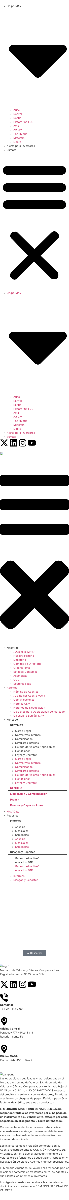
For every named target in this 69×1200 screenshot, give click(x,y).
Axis (16, 126)
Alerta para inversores (21, 146)
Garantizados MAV (27, 858)
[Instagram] (22, 443)
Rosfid (17, 118)
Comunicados (23, 739)
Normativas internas (28, 735)
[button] (34, 221)
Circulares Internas (27, 743)
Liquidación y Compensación (28, 793)
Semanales (22, 834)
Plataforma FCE (23, 122)
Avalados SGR (24, 862)
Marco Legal (23, 731)
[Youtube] (32, 443)
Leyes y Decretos (26, 754)
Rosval (17, 114)
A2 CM (17, 130)
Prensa (14, 799)
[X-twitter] (4, 443)
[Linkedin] (13, 443)
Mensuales (21, 830)
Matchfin (18, 138)
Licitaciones (22, 750)
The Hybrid (20, 134)
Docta (17, 142)
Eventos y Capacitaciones (26, 805)
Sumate (11, 149)
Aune (16, 110)
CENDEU (16, 788)
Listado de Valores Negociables (35, 747)
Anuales (20, 826)
